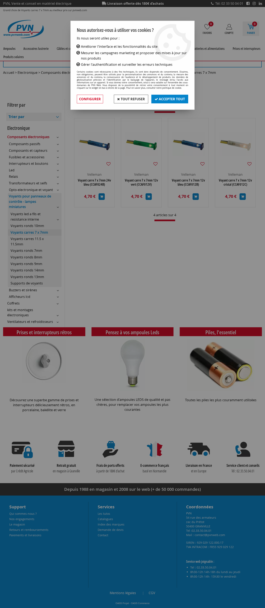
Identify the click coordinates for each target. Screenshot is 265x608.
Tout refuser (132, 99)
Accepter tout (171, 99)
